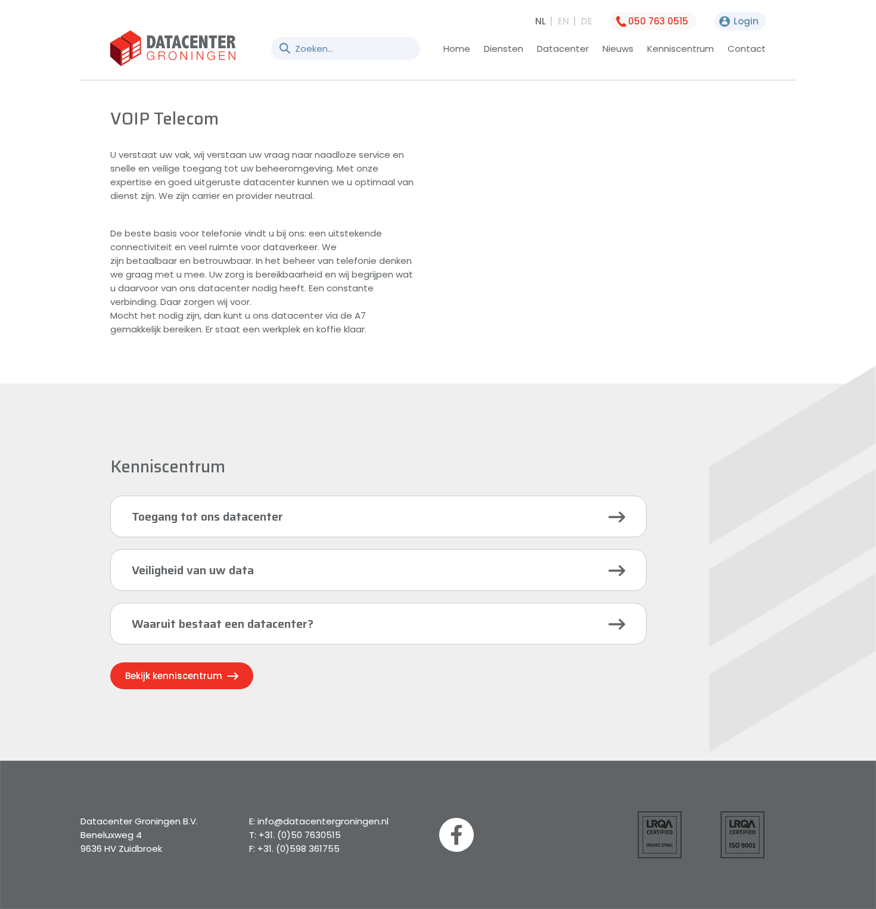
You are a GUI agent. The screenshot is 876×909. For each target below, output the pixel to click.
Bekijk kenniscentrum (175, 676)
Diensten (503, 48)
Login (746, 21)
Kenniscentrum (680, 48)
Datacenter (563, 48)
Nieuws (617, 48)
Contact (747, 48)
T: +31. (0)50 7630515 (295, 835)
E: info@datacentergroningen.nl (319, 821)
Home (456, 48)
